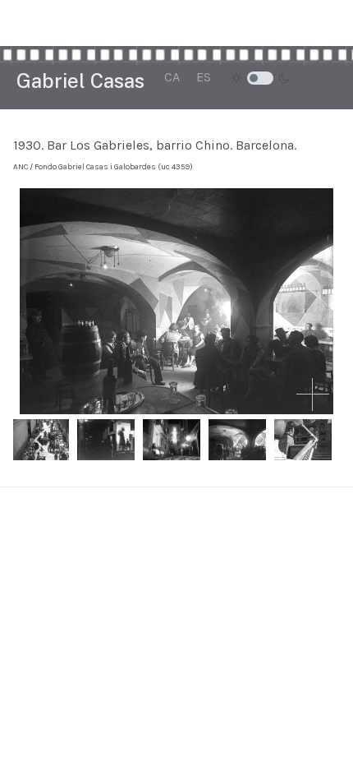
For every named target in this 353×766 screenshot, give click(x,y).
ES (203, 77)
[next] (309, 439)
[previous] (43, 439)
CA (172, 77)
